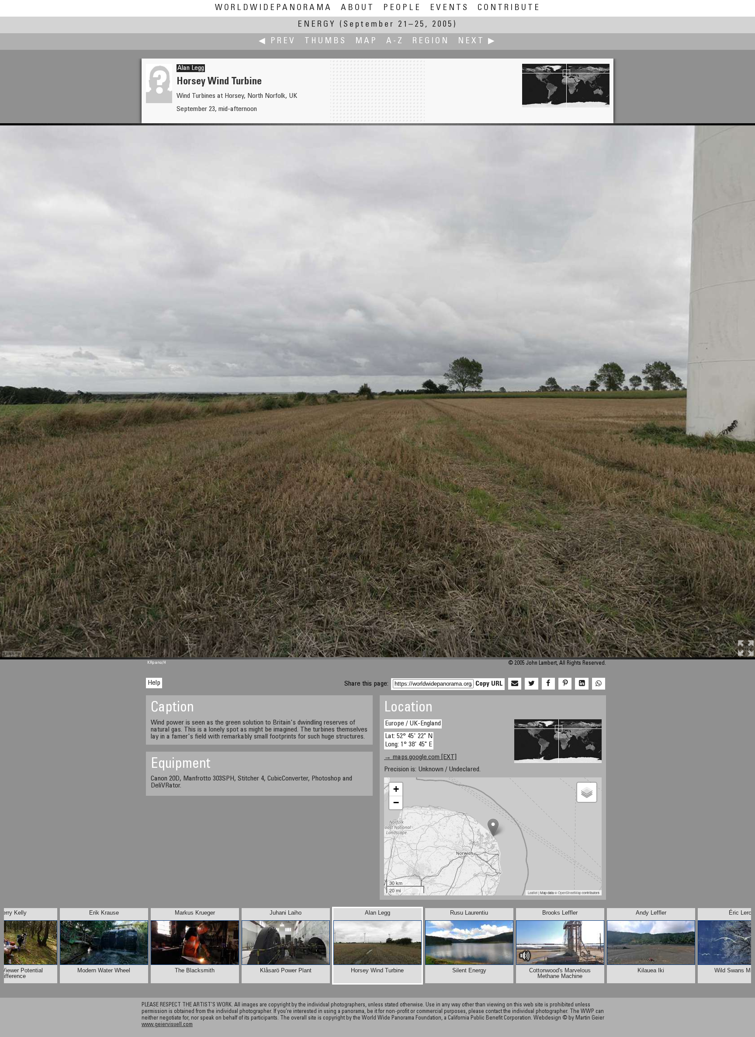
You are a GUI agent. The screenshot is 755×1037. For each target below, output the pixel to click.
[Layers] (586, 792)
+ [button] (396, 789)
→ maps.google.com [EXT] (420, 757)
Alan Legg (190, 68)
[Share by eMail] (514, 683)
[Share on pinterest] (565, 683)
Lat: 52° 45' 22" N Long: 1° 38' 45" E (409, 740)
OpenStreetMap (569, 892)
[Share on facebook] (548, 683)
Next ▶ (477, 41)
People (402, 8)
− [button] (396, 802)
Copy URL (489, 683)
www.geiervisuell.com (167, 1025)
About (357, 8)
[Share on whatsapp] (598, 683)
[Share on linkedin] (581, 683)
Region (430, 41)
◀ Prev (277, 41)
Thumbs (325, 41)
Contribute (509, 8)
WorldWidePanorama (273, 8)
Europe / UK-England (413, 723)
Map (366, 41)
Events (449, 8)
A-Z (395, 41)
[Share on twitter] (531, 683)
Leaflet (532, 892)
